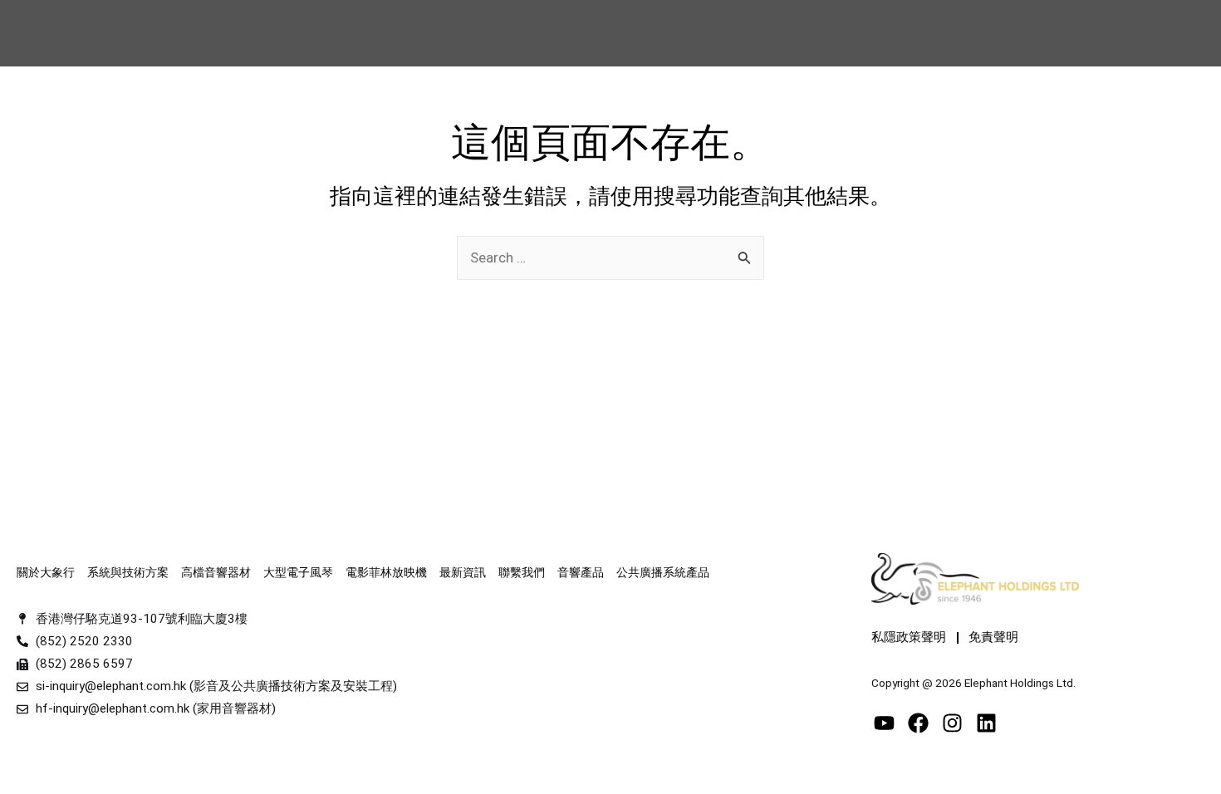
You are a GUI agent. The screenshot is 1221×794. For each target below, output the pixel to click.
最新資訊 (462, 572)
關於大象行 (46, 572)
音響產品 (580, 572)
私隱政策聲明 (908, 637)
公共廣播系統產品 (662, 572)
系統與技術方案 (128, 572)
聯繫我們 (521, 572)
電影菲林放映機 (386, 572)
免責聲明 (993, 637)
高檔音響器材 (216, 572)
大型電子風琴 (298, 572)
